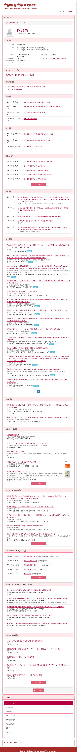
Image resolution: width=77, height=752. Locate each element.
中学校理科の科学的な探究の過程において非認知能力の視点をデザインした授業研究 (35, 607)
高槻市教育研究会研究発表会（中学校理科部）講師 (24, 675)
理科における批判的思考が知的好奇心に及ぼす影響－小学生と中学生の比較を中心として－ (38, 310)
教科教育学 (10, 75)
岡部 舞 (23, 30)
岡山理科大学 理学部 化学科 (33, 146)
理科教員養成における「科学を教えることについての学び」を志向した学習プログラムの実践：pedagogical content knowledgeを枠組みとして (38, 497)
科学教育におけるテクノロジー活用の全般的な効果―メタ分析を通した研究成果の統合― (37, 417)
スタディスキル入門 (30, 560)
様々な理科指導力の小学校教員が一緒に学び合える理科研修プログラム (31, 534)
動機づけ (24, 75)
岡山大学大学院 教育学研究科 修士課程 (37, 140)
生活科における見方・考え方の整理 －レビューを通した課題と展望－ (30, 506)
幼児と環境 (27, 573)
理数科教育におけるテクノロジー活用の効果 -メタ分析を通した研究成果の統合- (34, 329)
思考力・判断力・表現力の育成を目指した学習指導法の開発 (27, 348)
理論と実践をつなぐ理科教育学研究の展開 (21, 462)
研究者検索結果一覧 (12, 23)
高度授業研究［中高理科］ (33, 556)
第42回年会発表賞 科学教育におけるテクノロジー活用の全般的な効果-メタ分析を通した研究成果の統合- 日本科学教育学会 (43, 228)
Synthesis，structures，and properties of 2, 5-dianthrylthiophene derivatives (33, 369)
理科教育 (18, 75)
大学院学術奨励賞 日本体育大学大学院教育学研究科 (35, 221)
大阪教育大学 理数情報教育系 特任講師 (37, 102)
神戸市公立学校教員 (30, 119)
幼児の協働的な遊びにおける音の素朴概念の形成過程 (25, 525)
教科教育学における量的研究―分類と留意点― (23, 291)
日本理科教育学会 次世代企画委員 (35, 179)
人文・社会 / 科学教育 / (15, 89)
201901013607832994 (58, 59)
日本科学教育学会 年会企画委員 (34, 166)
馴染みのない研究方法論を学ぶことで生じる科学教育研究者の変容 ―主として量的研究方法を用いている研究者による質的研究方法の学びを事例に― (38, 256)
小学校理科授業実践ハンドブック (18, 471)
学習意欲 (31, 75)
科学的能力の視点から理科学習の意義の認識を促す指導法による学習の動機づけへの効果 (37, 623)
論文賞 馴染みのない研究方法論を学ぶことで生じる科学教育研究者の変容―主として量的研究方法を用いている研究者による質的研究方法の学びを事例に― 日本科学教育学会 (44, 199)
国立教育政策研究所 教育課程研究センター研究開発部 (42, 106)
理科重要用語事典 (13, 435)
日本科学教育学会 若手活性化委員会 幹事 (37, 174)
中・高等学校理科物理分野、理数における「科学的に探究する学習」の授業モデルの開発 (37, 598)
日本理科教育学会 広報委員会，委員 (36, 170)
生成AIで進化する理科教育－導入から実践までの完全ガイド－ (28, 443)
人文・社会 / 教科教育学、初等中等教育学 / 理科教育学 (26, 86)
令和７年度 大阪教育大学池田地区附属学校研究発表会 (25, 641)
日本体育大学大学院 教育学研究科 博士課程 (38, 134)
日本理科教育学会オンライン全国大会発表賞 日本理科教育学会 (39, 216)
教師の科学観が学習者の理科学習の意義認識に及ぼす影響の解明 (29, 590)
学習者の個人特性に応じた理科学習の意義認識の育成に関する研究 (29, 615)
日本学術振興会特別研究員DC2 (34, 112)
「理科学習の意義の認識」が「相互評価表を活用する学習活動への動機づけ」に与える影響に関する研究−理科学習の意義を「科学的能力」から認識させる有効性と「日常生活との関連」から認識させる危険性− (38, 358)
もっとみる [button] (38, 184)
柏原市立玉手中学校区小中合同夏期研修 (20, 657)
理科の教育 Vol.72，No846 (16, 451)
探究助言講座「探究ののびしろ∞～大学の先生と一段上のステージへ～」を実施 (34, 649)
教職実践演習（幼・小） (32, 565)
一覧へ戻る (39, 690)
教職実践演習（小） (30, 569)
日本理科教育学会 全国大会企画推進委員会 (38, 161)
